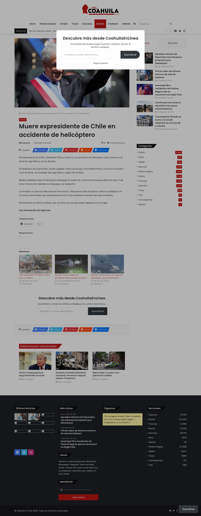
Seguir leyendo (100, 63)
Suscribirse (130, 54)
